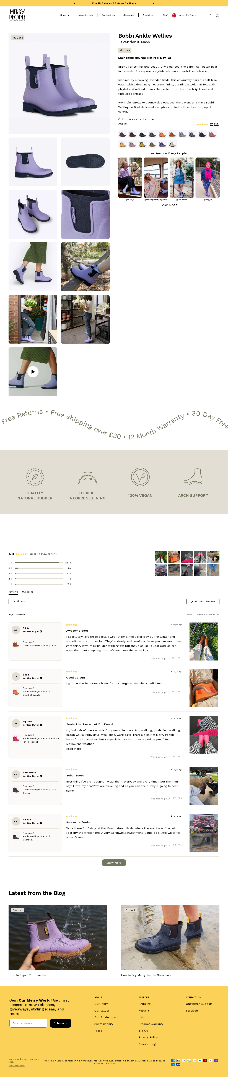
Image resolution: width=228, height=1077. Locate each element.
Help (142, 1017)
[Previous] (74, 3)
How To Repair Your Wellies (27, 975)
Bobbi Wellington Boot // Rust (39, 645)
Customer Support (199, 1003)
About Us (148, 15)
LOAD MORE (168, 205)
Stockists (128, 15)
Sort (189, 614)
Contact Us (108, 15)
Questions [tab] (27, 592)
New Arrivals (85, 15)
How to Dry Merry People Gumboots (146, 975)
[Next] (153, 3)
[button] (193, 124)
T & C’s (143, 1030)
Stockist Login (148, 1044)
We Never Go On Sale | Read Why (114, 3)
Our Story (101, 1003)
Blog (165, 15)
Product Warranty (151, 1024)
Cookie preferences (17, 1065)
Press (98, 1030)
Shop (63, 15)
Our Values (102, 1010)
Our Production (105, 1017)
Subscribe (60, 1023)
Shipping (145, 1003)
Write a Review (206, 602)
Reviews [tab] (13, 592)
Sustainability (103, 1024)
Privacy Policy (148, 1037)
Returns (144, 1010)
